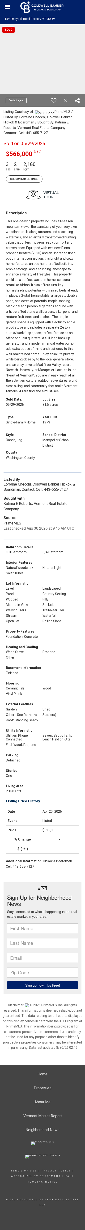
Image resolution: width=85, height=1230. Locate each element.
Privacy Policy (56, 1171)
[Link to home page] (42, 7)
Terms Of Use (24, 1171)
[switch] (54, 100)
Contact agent (16, 100)
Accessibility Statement (36, 1176)
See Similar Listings (24, 179)
